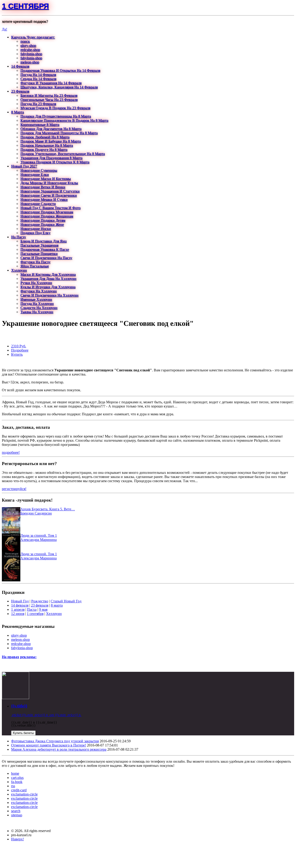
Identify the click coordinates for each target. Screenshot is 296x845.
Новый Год (20, 601)
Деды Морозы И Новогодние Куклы (49, 183)
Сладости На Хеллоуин (38, 308)
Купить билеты (23, 733)
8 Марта (17, 112)
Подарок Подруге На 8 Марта (43, 149)
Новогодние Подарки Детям (42, 220)
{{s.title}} (19, 705)
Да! (4, 29)
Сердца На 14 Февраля (38, 79)
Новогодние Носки (35, 229)
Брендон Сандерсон (36, 513)
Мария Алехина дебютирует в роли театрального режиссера (58, 749)
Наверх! (17, 839)
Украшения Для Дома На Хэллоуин (48, 279)
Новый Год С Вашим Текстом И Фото (50, 208)
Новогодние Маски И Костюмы (45, 179)
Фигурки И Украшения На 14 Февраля (50, 83)
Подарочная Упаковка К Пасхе (44, 249)
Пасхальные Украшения (39, 245)
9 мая (43, 609)
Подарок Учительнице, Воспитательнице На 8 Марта (62, 154)
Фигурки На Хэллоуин (38, 291)
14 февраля (19, 605)
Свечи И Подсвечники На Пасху (46, 258)
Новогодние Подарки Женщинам (46, 216)
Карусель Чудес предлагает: (33, 37)
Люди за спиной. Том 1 (38, 535)
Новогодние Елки (34, 174)
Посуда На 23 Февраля (38, 104)
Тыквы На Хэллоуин (36, 312)
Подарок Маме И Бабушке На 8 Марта (50, 141)
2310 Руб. (18, 346)
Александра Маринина (38, 540)
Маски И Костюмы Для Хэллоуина (48, 274)
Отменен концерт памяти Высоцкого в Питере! (48, 745)
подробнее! (11, 452)
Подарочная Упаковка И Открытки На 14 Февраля (60, 70)
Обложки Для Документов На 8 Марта (50, 129)
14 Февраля (20, 66)
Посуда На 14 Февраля (38, 75)
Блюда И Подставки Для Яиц (43, 241)
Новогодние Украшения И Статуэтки (50, 191)
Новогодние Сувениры (38, 170)
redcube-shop (30, 50)
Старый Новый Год (66, 601)
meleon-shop (29, 62)
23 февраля (39, 605)
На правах (10, 657)
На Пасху (18, 237)
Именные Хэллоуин (36, 299)
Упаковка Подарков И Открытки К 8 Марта (54, 162)
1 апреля (18, 609)
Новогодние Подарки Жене (42, 224)
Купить (17, 354)
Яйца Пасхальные (34, 266)
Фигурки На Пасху (35, 262)
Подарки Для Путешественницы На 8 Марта (55, 116)
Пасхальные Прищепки (39, 254)
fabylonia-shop (31, 54)
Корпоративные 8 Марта (39, 124)
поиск (25, 41)
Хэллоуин (19, 270)
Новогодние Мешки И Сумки (44, 199)
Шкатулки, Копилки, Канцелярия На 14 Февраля (59, 87)
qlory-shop (28, 45)
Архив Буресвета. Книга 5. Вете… (47, 509)
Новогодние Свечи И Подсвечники (48, 195)
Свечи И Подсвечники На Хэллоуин (49, 295)
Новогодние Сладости (38, 204)
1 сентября (25, 6)
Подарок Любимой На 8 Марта (44, 137)
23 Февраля (20, 91)
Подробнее (19, 350)
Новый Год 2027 (24, 166)
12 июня (17, 614)
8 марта (57, 605)
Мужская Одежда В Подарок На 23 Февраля (55, 108)
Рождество (39, 601)
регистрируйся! (14, 489)
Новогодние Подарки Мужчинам (46, 212)
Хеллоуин (54, 614)
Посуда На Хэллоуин (37, 303)
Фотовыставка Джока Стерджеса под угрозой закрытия (55, 741)
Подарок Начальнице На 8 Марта (46, 145)
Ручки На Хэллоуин (36, 283)
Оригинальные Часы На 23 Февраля (48, 100)
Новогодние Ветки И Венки (42, 187)
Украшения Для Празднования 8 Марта (51, 158)
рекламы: (28, 657)
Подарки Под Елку (35, 233)
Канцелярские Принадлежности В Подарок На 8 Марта (64, 120)
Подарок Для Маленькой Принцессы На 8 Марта (59, 133)
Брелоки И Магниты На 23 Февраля (48, 95)
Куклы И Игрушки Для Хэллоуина (47, 287)
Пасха (32, 609)
